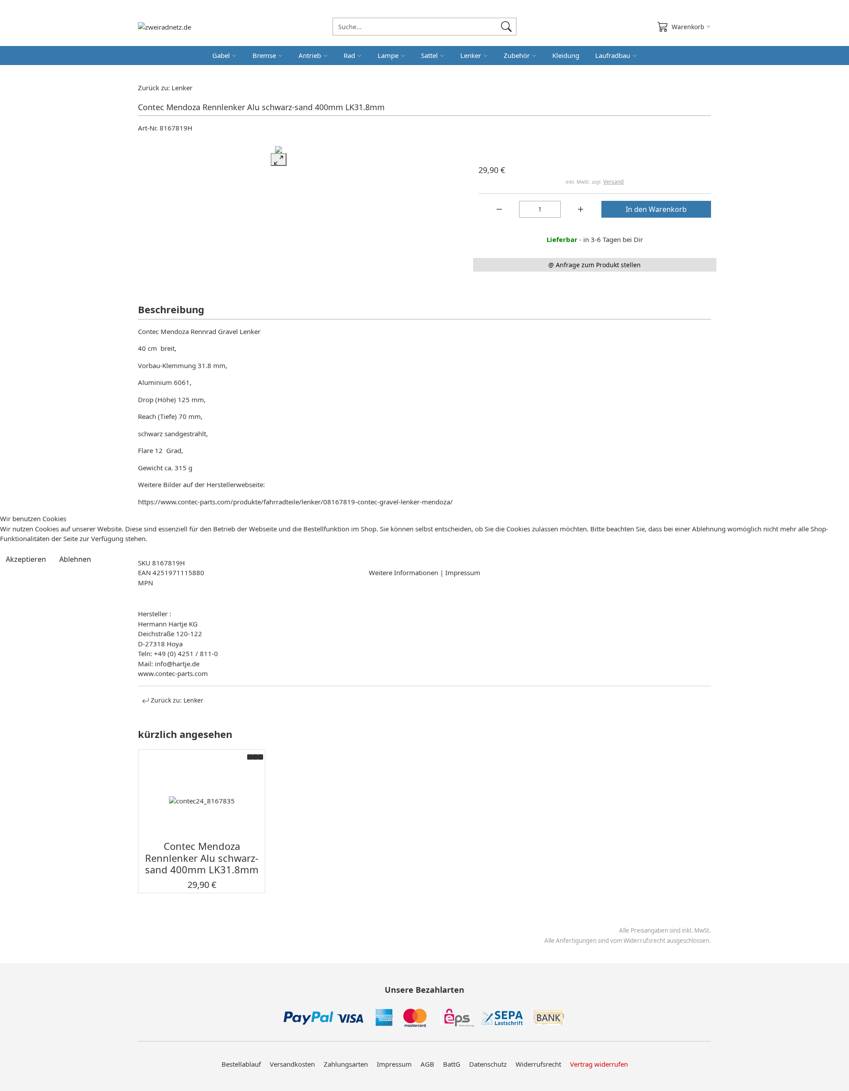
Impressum (462, 572)
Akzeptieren (26, 559)
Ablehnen (75, 559)
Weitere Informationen (403, 572)
